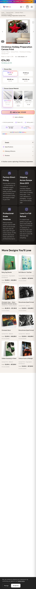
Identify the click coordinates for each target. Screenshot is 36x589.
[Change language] (22, 7)
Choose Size (7, 69)
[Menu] (32, 7)
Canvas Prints (9, 12)
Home (2, 12)
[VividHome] (6, 6)
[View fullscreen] (33, 22)
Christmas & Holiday (6, 14)
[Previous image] (2, 31)
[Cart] (27, 7)
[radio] (10, 73)
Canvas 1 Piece (19, 12)
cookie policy (21, 581)
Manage (6, 585)
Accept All (16, 585)
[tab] (18, 142)
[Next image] (33, 31)
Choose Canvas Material (11, 88)
